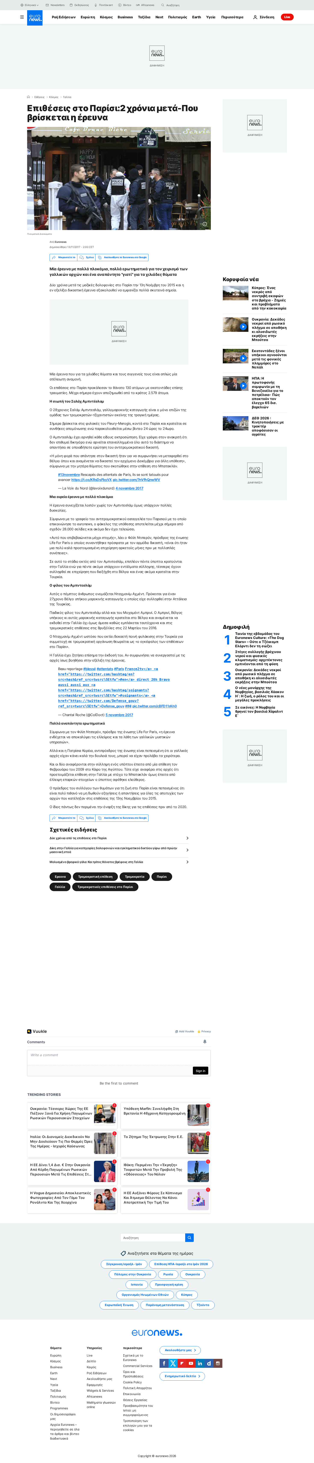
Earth (196, 17)
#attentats (105, 669)
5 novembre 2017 (119, 715)
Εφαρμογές (95, 1385)
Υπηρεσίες (94, 1348)
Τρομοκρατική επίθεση (95, 876)
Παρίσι (162, 876)
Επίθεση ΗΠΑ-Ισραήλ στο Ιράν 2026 (181, 1264)
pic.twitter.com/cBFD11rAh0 (154, 706)
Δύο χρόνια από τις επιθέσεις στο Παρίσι (78, 838)
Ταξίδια (144, 17)
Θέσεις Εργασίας (135, 1399)
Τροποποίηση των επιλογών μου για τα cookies (137, 1425)
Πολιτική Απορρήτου (137, 1388)
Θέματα (55, 1348)
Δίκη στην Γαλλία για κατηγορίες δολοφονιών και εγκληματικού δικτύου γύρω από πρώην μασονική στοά (113, 850)
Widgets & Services (100, 1390)
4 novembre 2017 (129, 488)
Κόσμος (106, 17)
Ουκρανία (192, 1274)
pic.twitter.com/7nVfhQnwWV (136, 480)
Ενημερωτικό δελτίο (180, 1376)
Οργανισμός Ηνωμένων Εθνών (145, 1294)
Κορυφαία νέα (241, 279)
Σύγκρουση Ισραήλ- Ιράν (124, 1264)
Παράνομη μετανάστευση (165, 1305)
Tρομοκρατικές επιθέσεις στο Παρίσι (105, 886)
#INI (128, 706)
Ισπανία (137, 1284)
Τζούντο (203, 1305)
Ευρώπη (88, 17)
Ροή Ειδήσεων (64, 17)
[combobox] (184, 5)
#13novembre (69, 474)
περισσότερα (132, 1348)
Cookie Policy (132, 1382)
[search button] (162, 5)
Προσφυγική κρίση (169, 1284)
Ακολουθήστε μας (99, 1379)
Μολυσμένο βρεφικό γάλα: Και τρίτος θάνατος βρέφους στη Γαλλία (96, 862)
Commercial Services (137, 1366)
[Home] (28, 96)
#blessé (89, 669)
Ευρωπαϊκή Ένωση (119, 1305)
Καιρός (91, 1367)
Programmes (59, 1408)
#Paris (119, 669)
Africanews (94, 1396)
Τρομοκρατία (134, 876)
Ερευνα (60, 876)
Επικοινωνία (132, 1394)
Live (287, 17)
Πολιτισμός (177, 17)
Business (125, 17)
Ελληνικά (30, 5)
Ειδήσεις (39, 97)
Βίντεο (55, 1402)
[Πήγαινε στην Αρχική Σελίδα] (35, 18)
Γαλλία (67, 97)
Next (159, 17)
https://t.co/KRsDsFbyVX (91, 480)
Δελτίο (91, 1361)
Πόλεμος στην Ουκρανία (132, 1274)
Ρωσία (168, 1274)
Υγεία (210, 17)
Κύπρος (186, 1294)
